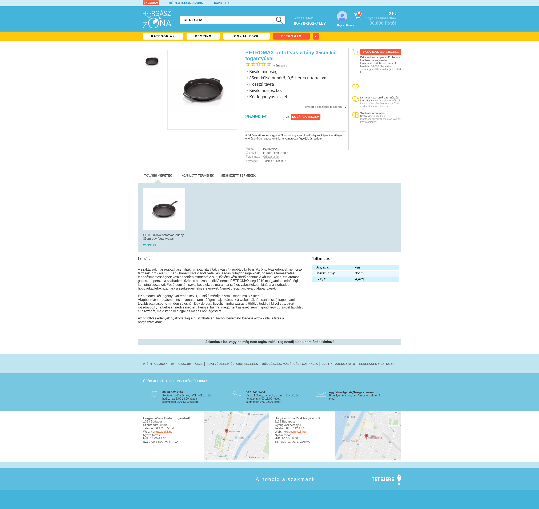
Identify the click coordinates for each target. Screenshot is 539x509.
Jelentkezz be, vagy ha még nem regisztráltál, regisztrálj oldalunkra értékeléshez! (269, 342)
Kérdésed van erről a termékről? (379, 97)
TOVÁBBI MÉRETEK (158, 175)
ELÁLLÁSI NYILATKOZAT (377, 363)
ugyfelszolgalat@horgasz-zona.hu (353, 392)
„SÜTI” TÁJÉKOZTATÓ (338, 363)
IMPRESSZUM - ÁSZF (187, 363)
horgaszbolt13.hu (294, 431)
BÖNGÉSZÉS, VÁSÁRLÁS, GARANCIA (290, 363)
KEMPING (203, 36)
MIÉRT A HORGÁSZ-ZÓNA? (186, 3)
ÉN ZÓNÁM (151, 2)
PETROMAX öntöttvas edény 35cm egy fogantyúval (163, 236)
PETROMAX (291, 36)
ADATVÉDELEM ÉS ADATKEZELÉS (232, 363)
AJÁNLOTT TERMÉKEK (198, 175)
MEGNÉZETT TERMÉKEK (238, 175)
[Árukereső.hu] (376, 146)
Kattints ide (366, 116)
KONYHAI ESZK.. (246, 36)
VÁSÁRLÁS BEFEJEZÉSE (381, 51)
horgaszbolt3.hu (161, 431)
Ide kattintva (367, 100)
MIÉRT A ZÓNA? (155, 363)
